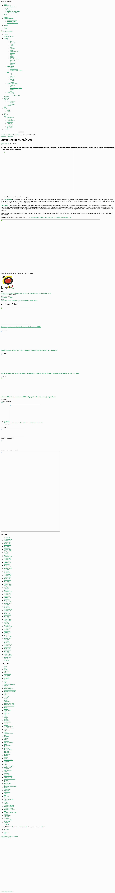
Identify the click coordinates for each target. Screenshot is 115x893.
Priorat (31, 293)
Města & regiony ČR (9, 742)
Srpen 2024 (7, 572)
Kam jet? (6, 723)
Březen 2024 (7, 580)
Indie (11, 75)
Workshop (9, 119)
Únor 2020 (6, 651)
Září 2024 (6, 571)
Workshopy (7, 821)
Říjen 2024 (6, 569)
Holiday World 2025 (9, 706)
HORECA (6, 108)
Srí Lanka (12, 80)
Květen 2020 (7, 647)
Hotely (8, 110)
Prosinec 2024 (8, 567)
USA (11, 91)
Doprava (6, 100)
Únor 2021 (6, 634)
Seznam (6, 780)
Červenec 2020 (8, 644)
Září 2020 (6, 641)
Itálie (11, 47)
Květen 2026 (7, 542)
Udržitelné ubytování (12, 23)
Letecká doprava (11, 101)
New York (6, 751)
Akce (5, 668)
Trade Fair (9, 123)
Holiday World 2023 (9, 704)
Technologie (7, 792)
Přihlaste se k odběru (12, 12)
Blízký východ (10, 66)
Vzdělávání (6, 818)
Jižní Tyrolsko (7, 722)
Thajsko (12, 82)
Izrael (11, 67)
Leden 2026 (7, 548)
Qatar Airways (7, 767)
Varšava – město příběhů (10, 812)
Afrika (5, 666)
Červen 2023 (7, 593)
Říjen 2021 (6, 622)
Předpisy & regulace (9, 766)
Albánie (12, 41)
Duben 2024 (7, 578)
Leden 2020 (7, 653)
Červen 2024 (7, 575)
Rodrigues (6, 773)
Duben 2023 (7, 596)
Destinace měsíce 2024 (10, 690)
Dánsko (12, 44)
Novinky (6, 757)
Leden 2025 (7, 565)
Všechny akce (10, 117)
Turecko (6, 803)
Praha (5, 764)
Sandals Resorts (8, 776)
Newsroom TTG (5, 143)
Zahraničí (6, 38)
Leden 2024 (7, 583)
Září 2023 (6, 588)
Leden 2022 (7, 618)
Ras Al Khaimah (8, 770)
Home (2, 134)
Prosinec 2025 (8, 549)
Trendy (6, 798)
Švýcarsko (12, 63)
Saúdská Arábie (14, 69)
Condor (12, 102)
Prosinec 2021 (8, 619)
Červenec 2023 (8, 591)
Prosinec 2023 (8, 584)
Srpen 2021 (7, 625)
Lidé (5, 107)
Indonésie (12, 76)
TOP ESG (6, 796)
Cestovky (6, 98)
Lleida (27, 293)
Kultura (6, 732)
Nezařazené (7, 752)
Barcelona (3, 293)
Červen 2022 (7, 610)
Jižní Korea (12, 78)
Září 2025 (6, 553)
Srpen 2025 (7, 555)
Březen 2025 (7, 562)
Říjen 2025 (6, 552)
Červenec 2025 (8, 556)
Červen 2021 (7, 628)
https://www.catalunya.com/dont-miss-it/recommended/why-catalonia (51, 217)
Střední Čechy (7, 789)
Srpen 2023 (7, 590)
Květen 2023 (7, 594)
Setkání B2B (10, 126)
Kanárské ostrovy (14, 51)
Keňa (5, 729)
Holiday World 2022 (9, 703)
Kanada (6, 725)
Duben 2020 (7, 648)
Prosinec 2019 (8, 654)
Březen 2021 (7, 632)
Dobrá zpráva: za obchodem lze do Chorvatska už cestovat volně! (23, 423)
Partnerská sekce (8, 760)
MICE (8, 8)
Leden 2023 (7, 600)
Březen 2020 (7, 650)
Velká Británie (7, 815)
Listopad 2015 (8, 657)
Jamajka (12, 89)
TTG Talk (6, 129)
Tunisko (6, 802)
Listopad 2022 (8, 603)
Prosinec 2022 (8, 602)
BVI (11, 86)
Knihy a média (7, 731)
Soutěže (6, 114)
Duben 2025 (7, 561)
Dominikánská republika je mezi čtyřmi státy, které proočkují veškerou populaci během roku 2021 (29, 350)
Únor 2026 (6, 546)
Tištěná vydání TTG (12, 7)
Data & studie (7, 687)
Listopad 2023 (8, 585)
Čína (11, 73)
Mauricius (12, 94)
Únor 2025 (6, 564)
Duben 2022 (7, 613)
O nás (5, 4)
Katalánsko (21, 293)
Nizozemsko (7, 754)
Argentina (12, 85)
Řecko (11, 64)
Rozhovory (7, 774)
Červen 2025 (7, 558)
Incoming (6, 709)
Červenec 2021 (8, 626)
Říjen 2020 (6, 639)
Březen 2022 (7, 615)
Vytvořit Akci (10, 127)
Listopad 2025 (8, 551)
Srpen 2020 (7, 642)
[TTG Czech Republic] (7, 31)
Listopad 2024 (8, 568)
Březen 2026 (7, 545)
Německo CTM (8, 750)
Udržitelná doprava (12, 20)
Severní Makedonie (14, 59)
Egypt (5, 694)
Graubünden (7, 701)
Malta (11, 50)
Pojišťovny (6, 761)
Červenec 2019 (8, 655)
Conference (10, 122)
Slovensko (12, 60)
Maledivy (12, 79)
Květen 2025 (7, 559)
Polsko (11, 56)
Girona (16, 293)
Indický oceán (10, 92)
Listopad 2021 (8, 620)
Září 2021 (6, 623)
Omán (5, 758)
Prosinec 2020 (8, 637)
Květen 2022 (7, 612)
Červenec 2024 (8, 574)
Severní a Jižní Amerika (12, 83)
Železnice (9, 105)
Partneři (6, 14)
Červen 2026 (7, 540)
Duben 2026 (7, 543)
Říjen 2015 (6, 658)
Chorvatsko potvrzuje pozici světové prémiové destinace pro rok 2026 (21, 327)
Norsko (12, 54)
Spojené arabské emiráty (16, 70)
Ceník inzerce (7, 15)
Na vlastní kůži (16, 95)
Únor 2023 (6, 599)
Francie (12, 45)
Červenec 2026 (8, 539)
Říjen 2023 (6, 587)
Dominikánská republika (16, 88)
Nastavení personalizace (7, 891)
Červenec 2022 (8, 609)
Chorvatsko (13, 43)
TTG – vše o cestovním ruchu (19, 826)
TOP (7, 136)
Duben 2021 (7, 631)
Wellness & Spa (8, 819)
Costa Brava (10, 293)
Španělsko (12, 61)
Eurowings (12, 104)
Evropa (8, 40)
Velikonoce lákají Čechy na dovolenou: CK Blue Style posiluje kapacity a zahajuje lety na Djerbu (28, 397)
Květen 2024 (7, 577)
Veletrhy (6, 814)
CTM (5, 682)
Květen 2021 (7, 629)
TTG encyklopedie (8, 799)
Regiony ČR (6, 96)
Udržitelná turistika (8, 18)
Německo (12, 53)
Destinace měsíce (8, 688)
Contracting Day (11, 120)
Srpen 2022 (7, 607)
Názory (6, 747)
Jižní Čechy (6, 719)
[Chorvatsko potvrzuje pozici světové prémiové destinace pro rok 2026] (16, 324)
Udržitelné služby (11, 21)
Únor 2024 (6, 581)
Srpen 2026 (7, 537)
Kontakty (6, 17)
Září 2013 (6, 660)
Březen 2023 (7, 597)
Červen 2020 (7, 645)
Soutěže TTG (7, 783)
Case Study (7, 675)
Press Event (10, 125)
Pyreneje (35, 293)
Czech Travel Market (9, 684)
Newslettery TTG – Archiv (13, 11)
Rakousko (12, 57)
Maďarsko (12, 48)
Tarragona (48, 293)
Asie (8, 72)
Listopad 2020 (8, 638)
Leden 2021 (7, 635)
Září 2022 (6, 606)
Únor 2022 (6, 616)
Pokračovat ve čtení (6, 297)
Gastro (8, 111)
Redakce (44, 826)
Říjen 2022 (6, 604)
